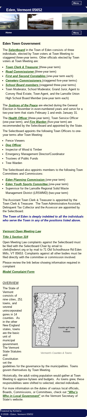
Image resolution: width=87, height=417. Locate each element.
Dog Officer (13, 145)
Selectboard (16, 50)
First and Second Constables (26, 76)
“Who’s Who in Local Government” (40, 394)
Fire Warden (38, 122)
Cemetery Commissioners (24, 80)
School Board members (22, 85)
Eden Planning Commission (26, 179)
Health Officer (18, 118)
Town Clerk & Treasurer (22, 67)
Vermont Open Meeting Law (22, 231)
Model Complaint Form (19, 271)
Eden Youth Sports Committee (27, 184)
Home (9, 32)
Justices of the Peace (23, 105)
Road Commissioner (20, 71)
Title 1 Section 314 (15, 237)
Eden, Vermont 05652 (24, 10)
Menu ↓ (77, 3)
